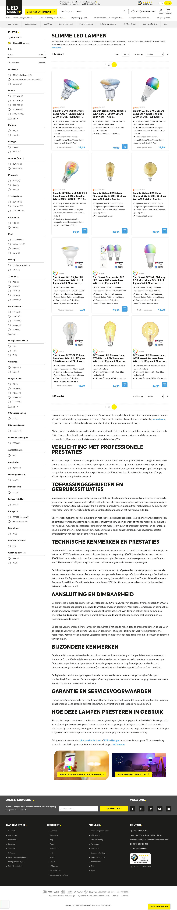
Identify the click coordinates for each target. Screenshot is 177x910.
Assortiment (39, 12)
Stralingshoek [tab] (15, 196)
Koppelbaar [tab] (13, 528)
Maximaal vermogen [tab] (18, 438)
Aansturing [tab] (13, 462)
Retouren (12, 853)
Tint (51, 853)
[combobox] (94, 11)
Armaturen (95, 844)
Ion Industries (55, 870)
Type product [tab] (15, 38)
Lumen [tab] (11, 91)
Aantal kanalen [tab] (15, 450)
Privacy (115, 896)
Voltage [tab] (12, 142)
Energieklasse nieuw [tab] (18, 341)
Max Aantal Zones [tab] (17, 541)
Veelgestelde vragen (16, 862)
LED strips (95, 848)
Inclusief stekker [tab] (16, 499)
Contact (11, 831)
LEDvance (54, 866)
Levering (11, 844)
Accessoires (96, 862)
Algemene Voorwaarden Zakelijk (62, 896)
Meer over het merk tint (132, 774)
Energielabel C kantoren (59, 875)
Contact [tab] (136, 825)
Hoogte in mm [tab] (15, 306)
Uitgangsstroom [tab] (16, 425)
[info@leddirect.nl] (131, 848)
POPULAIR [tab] (94, 825)
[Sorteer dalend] (167, 54)
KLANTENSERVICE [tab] (16, 825)
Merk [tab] (10, 234)
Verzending (12, 835)
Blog (51, 840)
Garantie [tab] (12, 362)
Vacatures (54, 835)
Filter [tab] (13, 32)
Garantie (11, 848)
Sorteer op (138, 54)
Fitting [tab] (11, 260)
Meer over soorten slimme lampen (80, 774)
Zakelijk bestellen (15, 866)
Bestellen (12, 840)
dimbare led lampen (90, 740)
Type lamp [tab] (13, 277)
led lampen (119, 744)
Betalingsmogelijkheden (17, 857)
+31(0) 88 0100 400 (140, 831)
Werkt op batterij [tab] (17, 553)
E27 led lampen (112, 740)
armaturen (159, 419)
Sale (92, 866)
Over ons (53, 831)
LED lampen (96, 835)
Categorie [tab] (13, 512)
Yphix (52, 844)
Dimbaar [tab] (12, 125)
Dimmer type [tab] (14, 487)
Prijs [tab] (10, 49)
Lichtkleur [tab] (13, 70)
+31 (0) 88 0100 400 (140, 844)
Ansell (52, 857)
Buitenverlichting (98, 857)
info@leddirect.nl (139, 848)
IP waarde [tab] (13, 175)
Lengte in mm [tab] (15, 379)
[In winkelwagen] (125, 146)
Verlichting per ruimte (100, 831)
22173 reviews (145, 866)
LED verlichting (97, 840)
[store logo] (14, 7)
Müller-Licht (55, 848)
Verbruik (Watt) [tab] (16, 159)
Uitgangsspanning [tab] (17, 413)
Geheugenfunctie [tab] (16, 475)
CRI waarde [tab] (13, 218)
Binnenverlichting (98, 853)
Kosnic (52, 862)
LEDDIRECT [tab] (54, 825)
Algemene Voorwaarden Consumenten (93, 896)
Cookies (125, 896)
